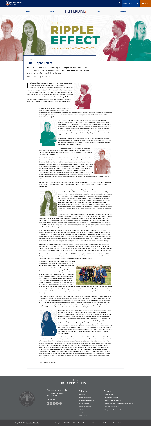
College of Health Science (111, 410)
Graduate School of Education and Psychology (117, 403)
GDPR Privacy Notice (70, 423)
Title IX (99, 423)
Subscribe (123, 11)
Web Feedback (83, 416)
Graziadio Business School (111, 401)
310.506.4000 (51, 399)
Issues (28, 11)
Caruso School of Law (110, 397)
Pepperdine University (12, 2)
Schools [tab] (107, 391)
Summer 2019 (33, 77)
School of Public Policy (110, 407)
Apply (125, 3)
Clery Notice (81, 423)
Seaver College (108, 394)
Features (30, 59)
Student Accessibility (85, 397)
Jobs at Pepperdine (84, 403)
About (99, 11)
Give (136, 3)
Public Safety (82, 394)
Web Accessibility (116, 423)
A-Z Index (81, 410)
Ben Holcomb (46, 77)
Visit (130, 3)
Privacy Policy (59, 423)
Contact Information (85, 407)
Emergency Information (85, 401)
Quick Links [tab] (84, 391)
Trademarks (106, 423)
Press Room (82, 413)
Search (52, 11)
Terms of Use (91, 423)
